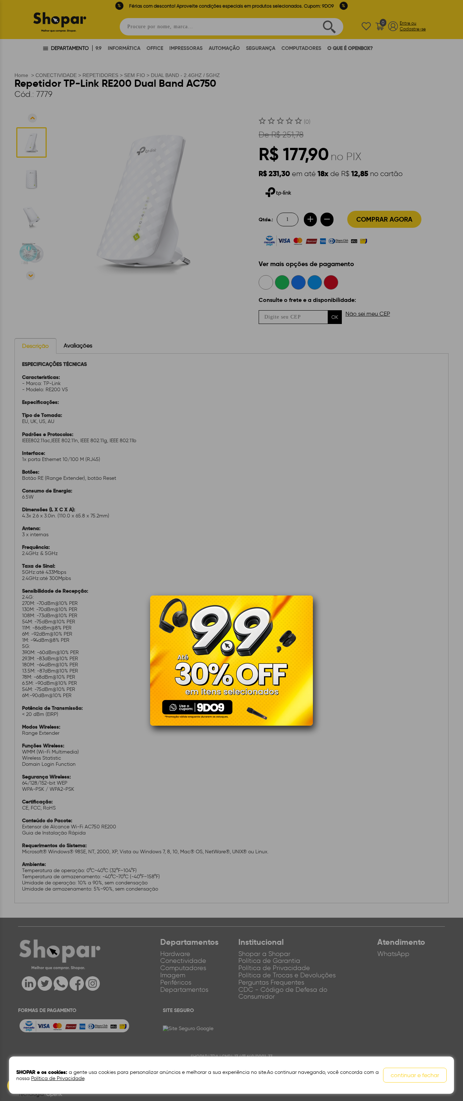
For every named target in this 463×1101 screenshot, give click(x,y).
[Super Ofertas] (231, 660)
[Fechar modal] (307, 612)
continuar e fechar (415, 1075)
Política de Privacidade (57, 1078)
